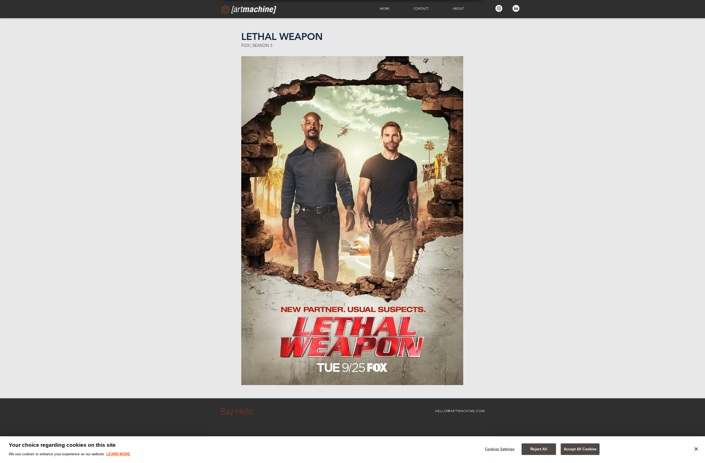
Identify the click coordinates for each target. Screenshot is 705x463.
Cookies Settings (499, 449)
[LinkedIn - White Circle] (516, 8)
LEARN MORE (118, 454)
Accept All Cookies (580, 449)
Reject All (538, 449)
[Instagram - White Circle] (498, 8)
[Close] (696, 449)
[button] (392, 8)
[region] (352, 449)
